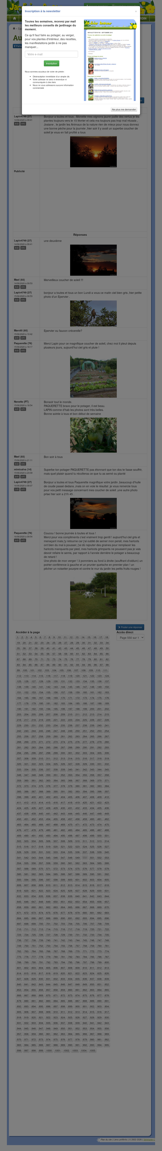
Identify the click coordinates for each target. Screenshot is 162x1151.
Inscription (51, 63)
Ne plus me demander (124, 109)
